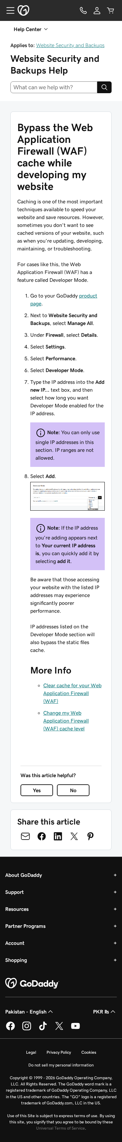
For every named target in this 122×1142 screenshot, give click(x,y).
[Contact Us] (83, 10)
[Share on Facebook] (42, 836)
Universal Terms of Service (60, 1128)
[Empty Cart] (110, 10)
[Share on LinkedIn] (58, 836)
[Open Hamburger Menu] (7, 10)
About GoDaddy (23, 875)
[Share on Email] (25, 836)
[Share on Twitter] (74, 836)
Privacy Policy (59, 1052)
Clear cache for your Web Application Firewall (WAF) (72, 693)
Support (14, 892)
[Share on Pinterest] (90, 836)
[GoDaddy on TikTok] (43, 1029)
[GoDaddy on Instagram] (26, 1029)
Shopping (16, 960)
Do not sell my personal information (61, 1065)
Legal (31, 1052)
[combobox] (53, 87)
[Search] (104, 87)
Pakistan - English (26, 1011)
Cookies (88, 1052)
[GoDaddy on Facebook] (10, 1029)
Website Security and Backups (70, 45)
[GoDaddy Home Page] (32, 983)
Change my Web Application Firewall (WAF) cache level (66, 720)
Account (14, 943)
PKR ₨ (101, 1011)
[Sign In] (97, 10)
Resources (17, 909)
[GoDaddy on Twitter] (59, 1029)
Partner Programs (25, 926)
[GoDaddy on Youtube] (75, 1029)
